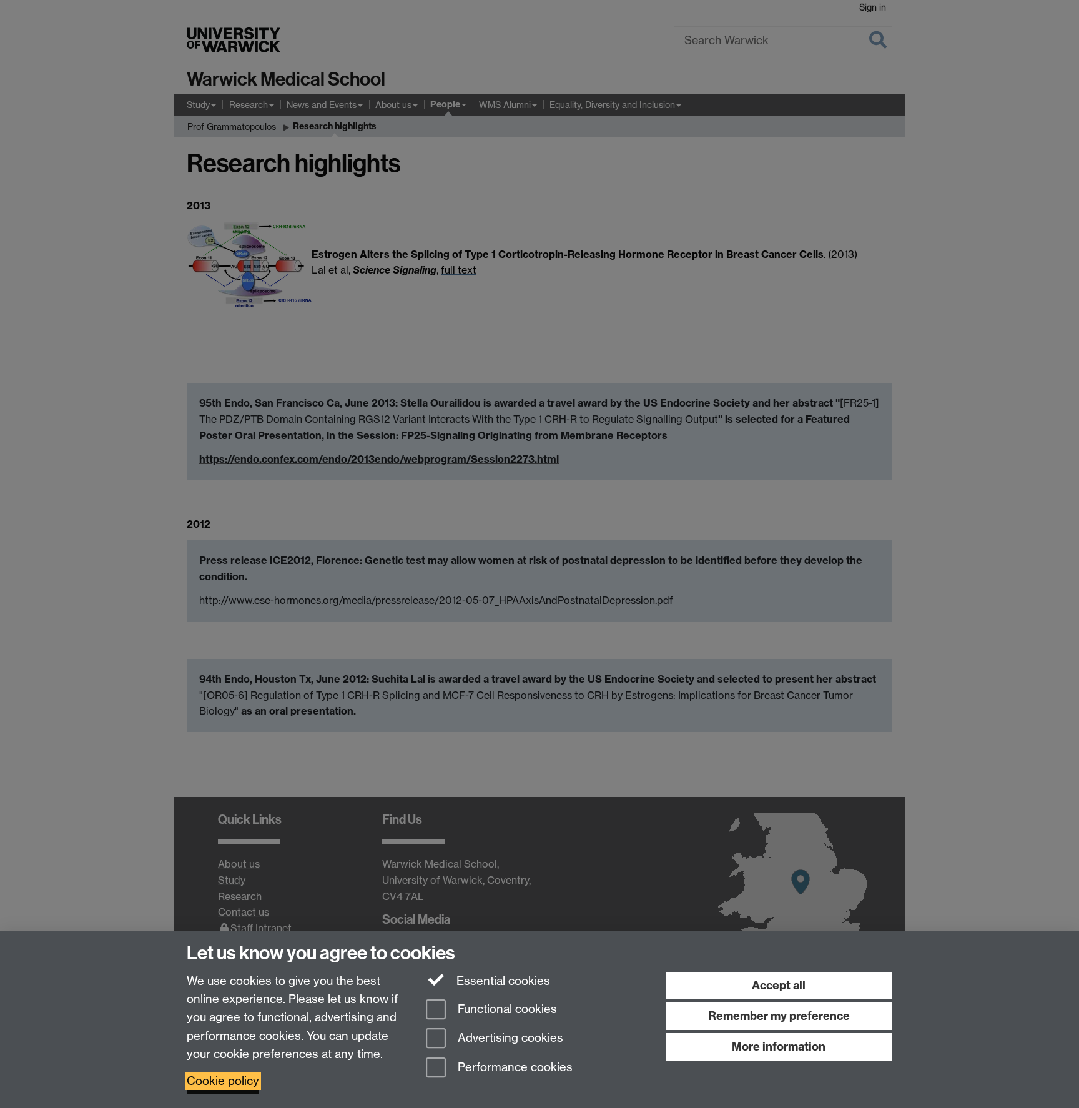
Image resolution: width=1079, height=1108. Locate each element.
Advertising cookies (509, 1038)
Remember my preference (779, 1016)
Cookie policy (223, 1081)
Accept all (779, 985)
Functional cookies (506, 1009)
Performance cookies (514, 1068)
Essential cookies (501, 981)
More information (778, 1046)
